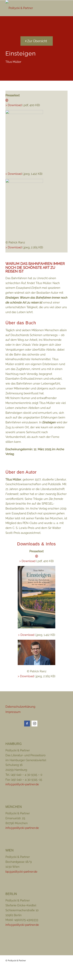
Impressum (13, 712)
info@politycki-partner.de (22, 784)
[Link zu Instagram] (34, 723)
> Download (13, 174)
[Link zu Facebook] (27, 723)
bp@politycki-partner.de (21, 871)
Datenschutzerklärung (20, 706)
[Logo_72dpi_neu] (30, 8)
